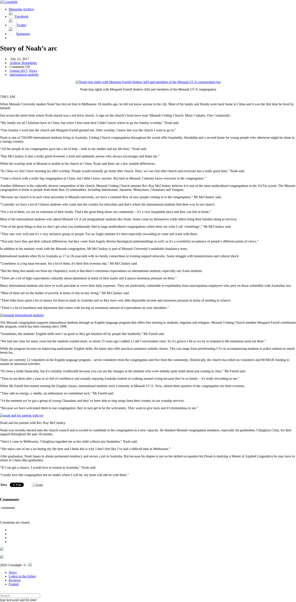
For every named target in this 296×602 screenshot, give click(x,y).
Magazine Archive (21, 9)
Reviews (15, 580)
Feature (14, 584)
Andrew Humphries (23, 63)
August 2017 (18, 71)
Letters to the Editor (22, 576)
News (33, 71)
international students (24, 74)
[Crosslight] (8, 2)
